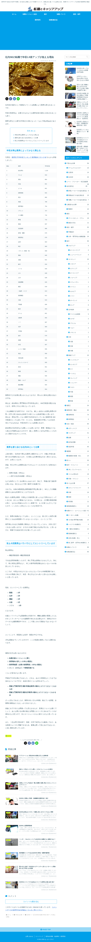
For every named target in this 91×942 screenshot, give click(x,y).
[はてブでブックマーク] (14, 98)
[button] (87, 57)
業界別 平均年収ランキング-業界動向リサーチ (28, 157)
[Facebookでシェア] (10, 98)
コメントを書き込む (31, 902)
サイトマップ (39, 936)
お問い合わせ (29, 936)
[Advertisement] (45, 37)
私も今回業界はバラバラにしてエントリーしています (32, 140)
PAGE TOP (46, 929)
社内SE (9, 736)
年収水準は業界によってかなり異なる (27, 135)
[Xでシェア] (6, 98)
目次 (28, 131)
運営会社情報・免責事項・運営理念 (55, 936)
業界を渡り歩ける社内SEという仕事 (26, 138)
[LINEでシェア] (18, 98)
